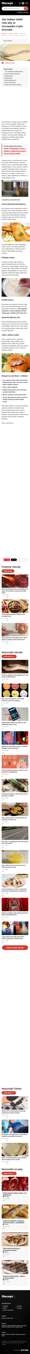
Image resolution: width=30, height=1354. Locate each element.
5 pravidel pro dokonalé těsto (15, 71)
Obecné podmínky (8, 1310)
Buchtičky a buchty (9, 1234)
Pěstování (9, 1326)
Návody (11, 33)
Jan (5, 40)
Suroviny (23, 1334)
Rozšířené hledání (23, 12)
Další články (8, 1093)
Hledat (26, 8)
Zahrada (17, 1326)
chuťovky (4, 1318)
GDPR (5, 1308)
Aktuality (3, 1334)
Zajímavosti (18, 1334)
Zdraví (21, 1326)
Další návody (8, 571)
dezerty (6, 1179)
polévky (8, 1318)
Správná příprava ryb (10, 80)
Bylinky (7, 1334)
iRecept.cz (4, 33)
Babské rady (4, 1325)
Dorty (12, 1318)
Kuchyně (19, 1325)
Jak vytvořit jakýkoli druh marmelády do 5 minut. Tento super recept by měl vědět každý (15, 591)
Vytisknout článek (10, 63)
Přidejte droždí (9, 75)
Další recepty (8, 1173)
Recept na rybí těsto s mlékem (13, 84)
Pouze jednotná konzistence (12, 73)
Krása (9, 1325)
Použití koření (8, 78)
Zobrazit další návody (15, 948)
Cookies (19, 1306)
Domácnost (13, 1325)
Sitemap (19, 1308)
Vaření (16, 33)
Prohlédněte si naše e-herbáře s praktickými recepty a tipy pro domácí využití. (15, 151)
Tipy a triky (4, 1326)
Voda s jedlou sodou (10, 82)
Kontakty (5, 1306)
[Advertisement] (15, 103)
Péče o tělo (23, 1325)
